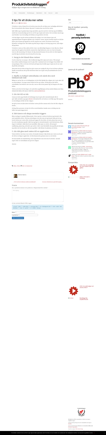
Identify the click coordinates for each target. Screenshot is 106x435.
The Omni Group (79, 429)
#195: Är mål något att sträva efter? (87, 286)
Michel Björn (23, 23)
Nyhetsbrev (39, 13)
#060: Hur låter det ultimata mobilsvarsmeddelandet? (24, 181)
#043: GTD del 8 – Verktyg (85, 177)
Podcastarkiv (22, 13)
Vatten (18, 165)
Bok (45, 13)
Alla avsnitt (71, 96)
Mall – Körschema (87, 146)
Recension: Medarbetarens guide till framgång (52, 181)
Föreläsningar (30, 13)
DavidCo (70, 423)
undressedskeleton (39, 91)
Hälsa (15, 165)
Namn (14, 212)
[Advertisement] (37, 155)
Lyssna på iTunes (79, 96)
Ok (94, 432)
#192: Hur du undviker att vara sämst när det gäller (87, 166)
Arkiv (56, 13)
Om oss (50, 13)
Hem (15, 13)
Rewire (31, 99)
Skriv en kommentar (27, 165)
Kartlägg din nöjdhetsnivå (84, 298)
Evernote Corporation (72, 427)
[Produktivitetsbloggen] (30, 3)
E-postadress (15, 215)
